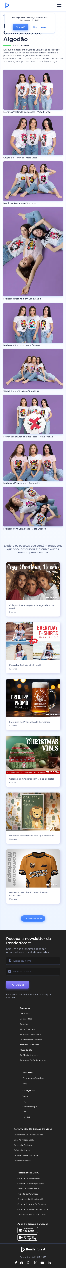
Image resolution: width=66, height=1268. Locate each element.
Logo (25, 1101)
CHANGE (20, 27)
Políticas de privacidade (31, 1039)
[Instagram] (21, 1263)
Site (24, 1111)
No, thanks (40, 27)
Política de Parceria (29, 1055)
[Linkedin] (49, 1263)
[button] (47, 597)
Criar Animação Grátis (24, 1140)
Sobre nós (24, 1014)
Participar (17, 984)
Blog (25, 1083)
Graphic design (30, 1106)
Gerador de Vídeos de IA (28, 1178)
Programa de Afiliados (30, 1034)
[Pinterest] (28, 1263)
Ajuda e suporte (27, 1029)
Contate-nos (26, 1019)
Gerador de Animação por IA (30, 1183)
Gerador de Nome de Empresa (31, 1204)
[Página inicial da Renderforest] (7, 5)
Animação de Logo (23, 1145)
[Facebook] (16, 1263)
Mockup (26, 1117)
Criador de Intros (22, 1150)
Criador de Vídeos (22, 1160)
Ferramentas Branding (33, 1078)
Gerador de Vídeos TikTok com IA (33, 1209)
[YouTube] (42, 1263)
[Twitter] (35, 1263)
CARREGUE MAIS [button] (33, 918)
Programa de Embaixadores (33, 1060)
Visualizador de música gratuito (28, 1135)
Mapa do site (26, 1050)
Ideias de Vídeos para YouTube (31, 1214)
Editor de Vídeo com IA (28, 1188)
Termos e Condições (29, 1045)
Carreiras (24, 1024)
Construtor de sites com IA (30, 1199)
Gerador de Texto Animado (26, 1155)
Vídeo (25, 1096)
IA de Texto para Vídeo (27, 1194)
